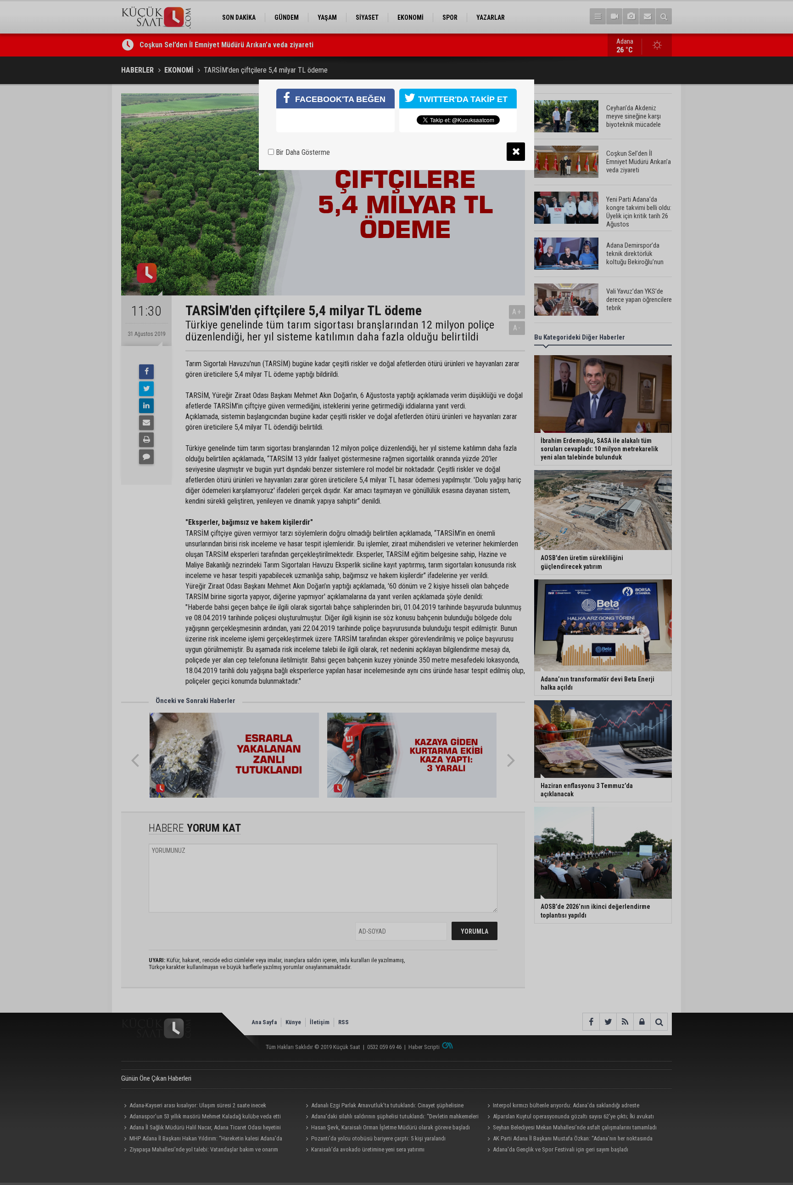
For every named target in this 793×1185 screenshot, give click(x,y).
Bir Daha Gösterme (302, 152)
